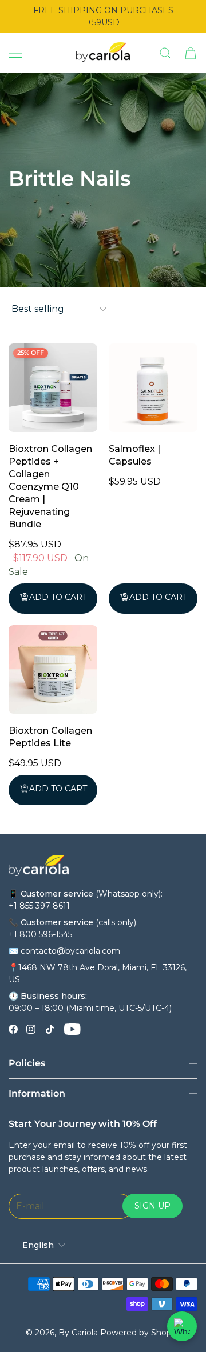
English (38, 1245)
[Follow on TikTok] (50, 1029)
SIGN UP (152, 1206)
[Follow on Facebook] (13, 1029)
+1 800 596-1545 (40, 934)
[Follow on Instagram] (30, 1029)
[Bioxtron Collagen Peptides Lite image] (53, 669)
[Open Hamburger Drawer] (15, 53)
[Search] (165, 53)
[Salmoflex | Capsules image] (153, 387)
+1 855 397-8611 (39, 906)
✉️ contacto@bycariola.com (64, 951)
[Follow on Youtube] (72, 1029)
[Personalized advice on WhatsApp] (182, 1326)
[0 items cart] (190, 53)
